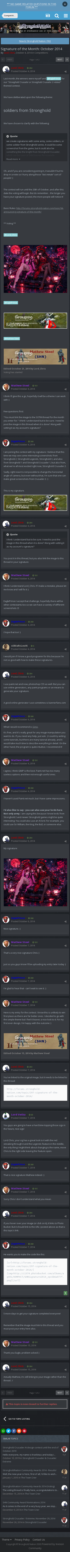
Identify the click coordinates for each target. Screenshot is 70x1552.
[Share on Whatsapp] (3, 1430)
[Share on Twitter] (8, 1430)
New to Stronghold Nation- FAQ (35, 41)
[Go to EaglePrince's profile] (6, 442)
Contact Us (39, 1539)
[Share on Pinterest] (24, 1430)
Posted (23, 71)
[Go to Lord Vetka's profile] (6, 1116)
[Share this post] (65, 71)
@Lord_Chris (10, 234)
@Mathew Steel (11, 338)
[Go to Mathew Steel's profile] (6, 387)
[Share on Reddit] (19, 1430)
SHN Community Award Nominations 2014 (24, 1502)
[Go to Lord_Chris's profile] (6, 69)
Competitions (41, 52)
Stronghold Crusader (36, 1522)
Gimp (35, 726)
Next (59, 59)
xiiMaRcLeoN (19, 645)
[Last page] (67, 59)
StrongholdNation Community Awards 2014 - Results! (29, 1470)
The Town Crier (29, 1477)
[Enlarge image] (35, 268)
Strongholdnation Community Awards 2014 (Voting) (29, 1486)
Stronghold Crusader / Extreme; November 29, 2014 (29, 1518)
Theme (6, 1539)
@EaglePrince (53, 78)
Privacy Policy (22, 1539)
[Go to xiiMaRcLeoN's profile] (6, 647)
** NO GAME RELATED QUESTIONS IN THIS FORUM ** (31, 5)
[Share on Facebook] (13, 1430)
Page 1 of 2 (35, 59)
